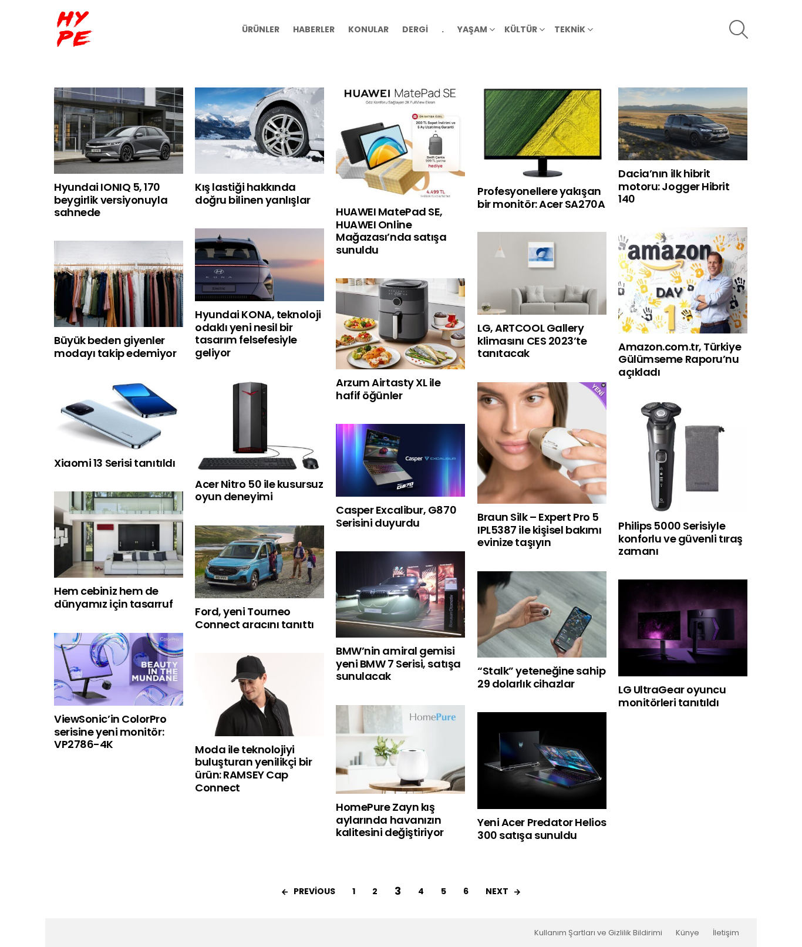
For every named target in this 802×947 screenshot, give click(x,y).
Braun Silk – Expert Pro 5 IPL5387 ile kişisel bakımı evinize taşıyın (539, 530)
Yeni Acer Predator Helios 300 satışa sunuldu (541, 828)
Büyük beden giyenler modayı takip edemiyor (115, 346)
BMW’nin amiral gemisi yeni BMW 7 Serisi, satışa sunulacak (398, 663)
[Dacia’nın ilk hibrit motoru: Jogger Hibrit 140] (682, 123)
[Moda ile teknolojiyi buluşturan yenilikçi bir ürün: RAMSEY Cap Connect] (259, 694)
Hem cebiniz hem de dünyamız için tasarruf (113, 597)
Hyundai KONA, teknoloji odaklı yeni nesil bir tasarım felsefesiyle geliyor (258, 333)
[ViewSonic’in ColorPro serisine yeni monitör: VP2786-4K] (118, 669)
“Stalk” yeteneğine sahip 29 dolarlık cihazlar (541, 677)
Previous (314, 891)
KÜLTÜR (520, 29)
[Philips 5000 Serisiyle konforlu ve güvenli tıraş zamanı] (682, 457)
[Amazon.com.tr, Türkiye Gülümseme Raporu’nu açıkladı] (682, 280)
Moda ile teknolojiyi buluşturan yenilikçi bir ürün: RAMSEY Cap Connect (253, 768)
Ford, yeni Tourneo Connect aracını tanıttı (254, 618)
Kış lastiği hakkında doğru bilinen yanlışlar (253, 193)
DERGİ (415, 29)
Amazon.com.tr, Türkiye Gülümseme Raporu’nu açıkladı (679, 359)
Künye (687, 933)
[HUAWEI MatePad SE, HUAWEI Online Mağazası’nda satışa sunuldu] (400, 142)
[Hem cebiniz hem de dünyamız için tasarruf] (118, 534)
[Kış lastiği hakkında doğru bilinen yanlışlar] (259, 130)
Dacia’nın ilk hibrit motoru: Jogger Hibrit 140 (674, 186)
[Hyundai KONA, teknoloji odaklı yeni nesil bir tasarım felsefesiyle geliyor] (259, 264)
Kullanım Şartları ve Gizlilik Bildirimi (598, 933)
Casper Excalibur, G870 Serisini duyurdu (396, 516)
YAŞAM (472, 29)
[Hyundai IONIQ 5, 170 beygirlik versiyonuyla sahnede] (118, 130)
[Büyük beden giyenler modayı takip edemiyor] (118, 284)
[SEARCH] (738, 29)
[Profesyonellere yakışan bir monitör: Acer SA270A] (541, 132)
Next (497, 891)
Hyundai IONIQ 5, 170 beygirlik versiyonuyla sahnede (110, 200)
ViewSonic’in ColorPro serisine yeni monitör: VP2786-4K (110, 731)
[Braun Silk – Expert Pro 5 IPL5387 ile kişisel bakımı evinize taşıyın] (541, 443)
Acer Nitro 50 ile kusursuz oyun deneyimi (259, 490)
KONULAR (368, 29)
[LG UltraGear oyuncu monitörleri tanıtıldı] (682, 627)
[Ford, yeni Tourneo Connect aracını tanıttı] (259, 561)
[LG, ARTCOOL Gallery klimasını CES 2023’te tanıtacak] (541, 273)
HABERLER (314, 29)
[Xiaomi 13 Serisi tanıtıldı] (118, 416)
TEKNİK (569, 29)
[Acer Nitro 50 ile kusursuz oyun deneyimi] (259, 426)
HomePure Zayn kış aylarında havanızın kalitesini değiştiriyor (390, 820)
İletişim (726, 933)
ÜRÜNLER (260, 29)
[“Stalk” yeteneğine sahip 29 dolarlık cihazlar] (541, 614)
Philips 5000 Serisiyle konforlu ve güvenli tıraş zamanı (680, 538)
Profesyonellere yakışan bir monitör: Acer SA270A (541, 197)
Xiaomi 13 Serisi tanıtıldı (114, 463)
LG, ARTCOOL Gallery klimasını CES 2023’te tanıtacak (532, 340)
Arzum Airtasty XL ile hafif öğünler (388, 389)
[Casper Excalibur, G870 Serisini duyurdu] (400, 460)
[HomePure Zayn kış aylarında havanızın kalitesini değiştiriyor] (400, 749)
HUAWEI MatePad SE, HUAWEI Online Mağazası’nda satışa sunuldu (391, 230)
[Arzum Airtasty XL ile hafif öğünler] (400, 323)
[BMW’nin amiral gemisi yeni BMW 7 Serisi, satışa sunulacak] (400, 594)
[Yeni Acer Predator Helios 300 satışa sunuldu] (541, 760)
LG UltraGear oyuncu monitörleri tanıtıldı (672, 696)
